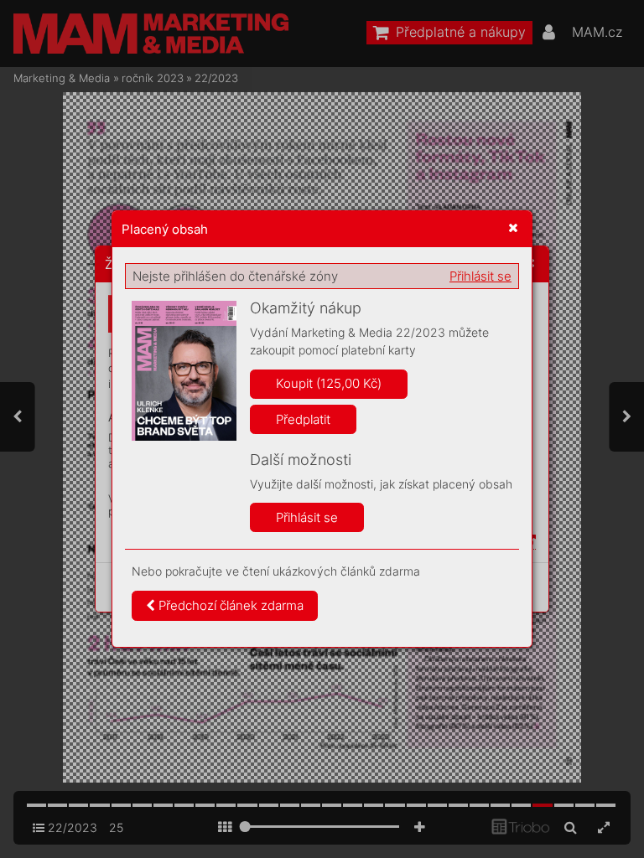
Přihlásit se (480, 276)
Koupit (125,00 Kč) (329, 383)
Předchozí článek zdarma (229, 605)
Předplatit (303, 419)
